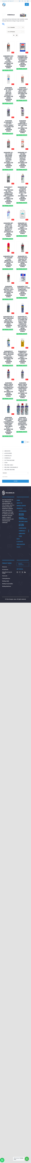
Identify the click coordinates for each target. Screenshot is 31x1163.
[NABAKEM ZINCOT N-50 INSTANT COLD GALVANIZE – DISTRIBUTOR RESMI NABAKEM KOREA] (8, 272)
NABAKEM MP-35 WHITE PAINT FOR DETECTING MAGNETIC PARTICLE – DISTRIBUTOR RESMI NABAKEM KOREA (8, 229)
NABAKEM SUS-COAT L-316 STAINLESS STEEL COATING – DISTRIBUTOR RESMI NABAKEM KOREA (8, 62)
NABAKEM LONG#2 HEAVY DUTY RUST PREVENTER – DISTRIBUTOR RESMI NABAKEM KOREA (23, 93)
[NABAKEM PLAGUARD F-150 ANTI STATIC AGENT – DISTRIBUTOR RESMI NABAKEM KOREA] (8, 107)
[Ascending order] (23, 27)
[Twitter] (22, 572)
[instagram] (20, 1)
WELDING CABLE (8, 465)
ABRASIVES (7, 451)
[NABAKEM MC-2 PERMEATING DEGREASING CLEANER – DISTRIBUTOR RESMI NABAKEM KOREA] (22, 42)
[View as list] (16, 35)
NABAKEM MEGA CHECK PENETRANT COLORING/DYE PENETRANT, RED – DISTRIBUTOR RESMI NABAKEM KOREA (8, 389)
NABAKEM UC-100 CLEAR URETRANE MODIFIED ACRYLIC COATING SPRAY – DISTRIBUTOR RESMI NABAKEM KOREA (8, 160)
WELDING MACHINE (9, 469)
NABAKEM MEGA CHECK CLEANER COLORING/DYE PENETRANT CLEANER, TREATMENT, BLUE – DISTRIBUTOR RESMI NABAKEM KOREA (8, 425)
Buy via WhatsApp (8, 70)
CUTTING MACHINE (9, 460)
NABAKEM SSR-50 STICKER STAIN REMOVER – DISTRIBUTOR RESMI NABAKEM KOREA (8, 261)
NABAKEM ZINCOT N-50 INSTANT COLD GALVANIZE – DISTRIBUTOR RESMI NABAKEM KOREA (8, 292)
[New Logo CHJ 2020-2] (4, 3)
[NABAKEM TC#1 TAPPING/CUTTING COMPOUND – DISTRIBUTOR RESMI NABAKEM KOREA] (22, 272)
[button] (2, 1160)
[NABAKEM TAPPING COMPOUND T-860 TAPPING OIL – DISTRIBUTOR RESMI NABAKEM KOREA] (22, 107)
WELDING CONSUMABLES (11, 467)
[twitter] (25, 1)
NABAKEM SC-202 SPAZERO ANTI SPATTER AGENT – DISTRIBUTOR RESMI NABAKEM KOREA (22, 228)
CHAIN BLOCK (8, 455)
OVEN (5, 462)
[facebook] (22, 1)
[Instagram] (17, 572)
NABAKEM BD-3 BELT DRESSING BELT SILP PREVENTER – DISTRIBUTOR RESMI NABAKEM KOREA (8, 322)
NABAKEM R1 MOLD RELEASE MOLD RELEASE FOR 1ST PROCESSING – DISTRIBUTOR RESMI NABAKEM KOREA (8, 357)
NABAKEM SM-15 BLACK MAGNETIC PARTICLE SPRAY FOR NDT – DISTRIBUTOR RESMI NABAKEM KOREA (22, 193)
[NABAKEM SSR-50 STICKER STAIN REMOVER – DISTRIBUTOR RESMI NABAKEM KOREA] (8, 242)
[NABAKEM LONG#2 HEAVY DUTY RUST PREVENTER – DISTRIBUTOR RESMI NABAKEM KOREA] (22, 73)
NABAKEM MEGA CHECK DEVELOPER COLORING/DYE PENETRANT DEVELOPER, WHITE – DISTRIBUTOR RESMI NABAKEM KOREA (22, 390)
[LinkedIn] (25, 572)
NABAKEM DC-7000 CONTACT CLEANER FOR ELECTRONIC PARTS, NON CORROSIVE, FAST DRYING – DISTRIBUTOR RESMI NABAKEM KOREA (23, 324)
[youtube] (28, 1)
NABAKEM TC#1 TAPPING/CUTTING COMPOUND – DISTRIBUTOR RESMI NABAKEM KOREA (23, 291)
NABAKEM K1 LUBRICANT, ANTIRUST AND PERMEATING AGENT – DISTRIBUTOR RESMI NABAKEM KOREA (23, 357)
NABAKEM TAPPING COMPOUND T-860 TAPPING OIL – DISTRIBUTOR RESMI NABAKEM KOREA (22, 126)
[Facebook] (20, 572)
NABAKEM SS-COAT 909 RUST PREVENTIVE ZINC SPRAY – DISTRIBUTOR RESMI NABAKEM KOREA (22, 261)
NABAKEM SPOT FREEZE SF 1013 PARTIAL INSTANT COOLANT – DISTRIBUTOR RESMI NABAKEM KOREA (8, 94)
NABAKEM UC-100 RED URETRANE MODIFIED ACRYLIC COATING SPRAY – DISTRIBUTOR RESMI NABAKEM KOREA (22, 160)
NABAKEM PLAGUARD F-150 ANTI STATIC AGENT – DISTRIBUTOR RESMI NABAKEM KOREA (8, 126)
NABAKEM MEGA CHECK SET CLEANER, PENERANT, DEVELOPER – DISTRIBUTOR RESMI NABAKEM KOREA (22, 423)
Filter (15, 481)
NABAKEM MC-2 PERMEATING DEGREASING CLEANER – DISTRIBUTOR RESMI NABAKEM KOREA (22, 61)
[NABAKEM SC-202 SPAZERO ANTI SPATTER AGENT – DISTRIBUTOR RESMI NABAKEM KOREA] (22, 209)
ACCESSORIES (8, 453)
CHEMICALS (7, 458)
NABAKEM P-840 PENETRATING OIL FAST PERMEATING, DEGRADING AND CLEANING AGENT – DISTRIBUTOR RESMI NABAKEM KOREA (8, 195)
